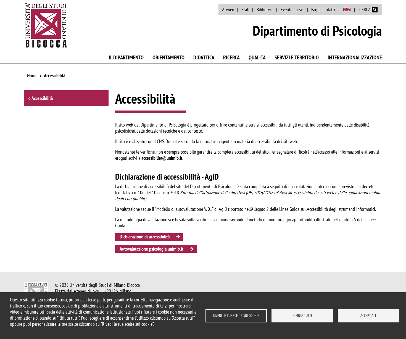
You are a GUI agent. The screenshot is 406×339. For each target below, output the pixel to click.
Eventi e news (292, 9)
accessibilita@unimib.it (161, 158)
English (346, 9)
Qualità (257, 57)
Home (32, 75)
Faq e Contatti (323, 9)
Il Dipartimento (126, 57)
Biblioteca (265, 9)
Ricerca (231, 57)
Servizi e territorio (297, 57)
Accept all (368, 315)
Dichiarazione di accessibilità (145, 236)
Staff (245, 9)
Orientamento (168, 57)
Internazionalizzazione (355, 57)
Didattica (203, 57)
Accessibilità (54, 75)
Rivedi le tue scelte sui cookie (236, 315)
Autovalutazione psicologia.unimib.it (151, 249)
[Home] (46, 25)
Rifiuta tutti (302, 315)
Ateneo (228, 9)
